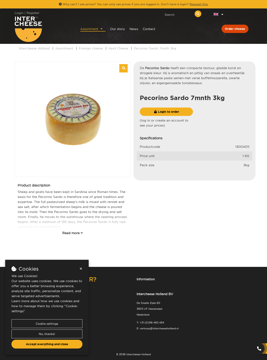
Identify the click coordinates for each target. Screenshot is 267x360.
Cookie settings (47, 323)
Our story (117, 29)
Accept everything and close (47, 344)
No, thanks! (47, 334)
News (134, 29)
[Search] (198, 13)
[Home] (42, 29)
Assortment (89, 29)
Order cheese (235, 28)
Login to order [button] (168, 111)
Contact (149, 29)
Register (32, 13)
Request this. (199, 4)
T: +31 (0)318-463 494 (150, 322)
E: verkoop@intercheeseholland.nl (158, 328)
